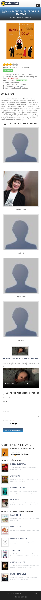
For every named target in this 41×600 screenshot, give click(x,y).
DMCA (35, 594)
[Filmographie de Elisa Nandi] (21, 320)
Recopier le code (8, 421)
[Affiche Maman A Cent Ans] (20, 41)
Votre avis (6, 411)
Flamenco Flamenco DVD (18, 464)
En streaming (8, 70)
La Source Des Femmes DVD (18, 538)
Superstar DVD (15, 550)
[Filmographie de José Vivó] (21, 233)
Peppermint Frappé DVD (17, 488)
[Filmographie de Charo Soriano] (21, 146)
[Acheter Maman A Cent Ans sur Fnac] (25, 454)
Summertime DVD (15, 515)
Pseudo (5, 401)
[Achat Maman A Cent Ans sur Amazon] (15, 454)
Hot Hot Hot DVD (15, 527)
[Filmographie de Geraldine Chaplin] (21, 189)
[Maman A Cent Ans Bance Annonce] (21, 351)
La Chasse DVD (14, 499)
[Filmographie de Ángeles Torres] (21, 276)
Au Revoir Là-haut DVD (17, 562)
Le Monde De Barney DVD (18, 574)
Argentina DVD (15, 476)
